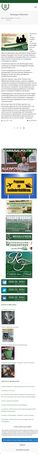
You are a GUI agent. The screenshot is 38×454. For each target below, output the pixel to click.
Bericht (34, 33)
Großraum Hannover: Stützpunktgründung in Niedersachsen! (18, 386)
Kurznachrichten (33, 120)
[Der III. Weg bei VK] (19, 298)
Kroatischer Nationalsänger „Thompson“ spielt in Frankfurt (17, 415)
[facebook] (14, 128)
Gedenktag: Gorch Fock (8, 390)
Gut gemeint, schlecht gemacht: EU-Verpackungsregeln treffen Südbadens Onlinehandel (18, 410)
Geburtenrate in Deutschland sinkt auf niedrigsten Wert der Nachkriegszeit (17, 420)
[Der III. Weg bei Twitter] (19, 290)
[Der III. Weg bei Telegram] (19, 282)
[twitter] (17, 128)
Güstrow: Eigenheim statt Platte (10, 401)
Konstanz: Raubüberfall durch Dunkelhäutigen (14, 405)
